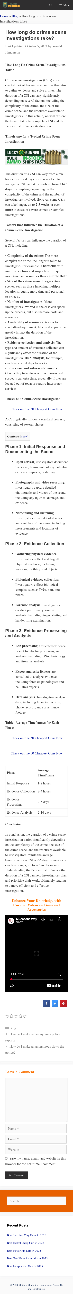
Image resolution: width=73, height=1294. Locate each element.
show (24, 436)
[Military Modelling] (12, 5)
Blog (15, 16)
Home (4, 16)
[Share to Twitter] (55, 1006)
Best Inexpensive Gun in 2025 (25, 1266)
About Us (58, 1285)
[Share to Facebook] (46, 1006)
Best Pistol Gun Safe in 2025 (24, 1251)
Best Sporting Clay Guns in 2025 (26, 1235)
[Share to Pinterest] (63, 1006)
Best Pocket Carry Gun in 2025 (25, 1243)
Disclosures (38, 1288)
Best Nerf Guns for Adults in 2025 (27, 1258)
